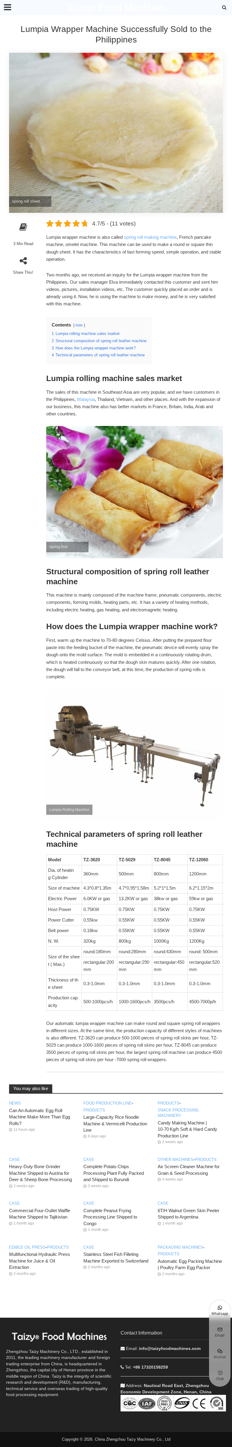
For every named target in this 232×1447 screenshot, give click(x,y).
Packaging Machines (180, 1247)
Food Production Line (107, 1103)
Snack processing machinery (178, 1113)
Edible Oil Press (27, 1247)
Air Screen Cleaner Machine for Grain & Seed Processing (189, 1169)
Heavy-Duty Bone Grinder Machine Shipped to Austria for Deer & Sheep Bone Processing (40, 1173)
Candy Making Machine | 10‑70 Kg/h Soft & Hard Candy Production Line (187, 1129)
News (15, 1103)
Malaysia (86, 399)
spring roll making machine (150, 237)
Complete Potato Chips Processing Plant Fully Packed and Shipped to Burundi (113, 1173)
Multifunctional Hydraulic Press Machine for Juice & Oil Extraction (39, 1261)
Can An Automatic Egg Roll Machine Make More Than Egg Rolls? (39, 1117)
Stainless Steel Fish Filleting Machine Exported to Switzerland (115, 1257)
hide (79, 325)
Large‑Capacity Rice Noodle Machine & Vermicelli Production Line (115, 1124)
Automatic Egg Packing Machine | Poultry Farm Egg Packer (190, 1264)
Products (94, 1110)
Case (14, 1159)
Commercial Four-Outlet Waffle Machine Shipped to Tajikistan (39, 1213)
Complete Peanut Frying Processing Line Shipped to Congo (110, 1217)
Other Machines (175, 1159)
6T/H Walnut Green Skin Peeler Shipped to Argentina (188, 1213)
